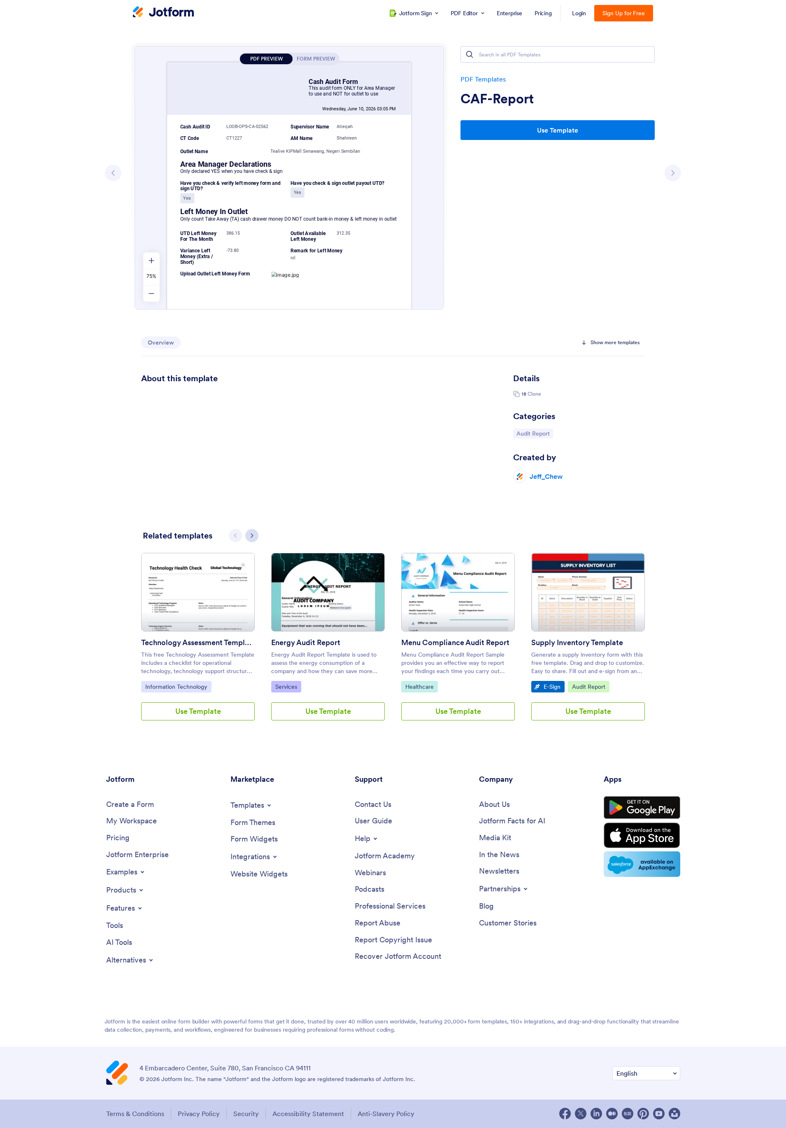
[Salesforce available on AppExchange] (642, 864)
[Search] (469, 54)
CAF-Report (497, 99)
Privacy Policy (199, 1113)
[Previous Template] (113, 173)
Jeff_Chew (546, 476)
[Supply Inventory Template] (588, 592)
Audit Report (534, 433)
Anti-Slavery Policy (386, 1113)
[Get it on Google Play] (642, 807)
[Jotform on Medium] (612, 1113)
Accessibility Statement (308, 1113)
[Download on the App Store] (642, 835)
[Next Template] (673, 173)
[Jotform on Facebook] (565, 1113)
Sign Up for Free (623, 13)
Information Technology (176, 686)
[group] (198, 643)
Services (288, 686)
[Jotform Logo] (163, 13)
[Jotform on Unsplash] (674, 1113)
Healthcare (421, 686)
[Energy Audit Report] (328, 592)
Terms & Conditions (135, 1113)
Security (246, 1113)
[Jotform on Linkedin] (596, 1113)
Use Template (557, 130)
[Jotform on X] (580, 1113)
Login (579, 13)
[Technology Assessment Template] (198, 592)
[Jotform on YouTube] (659, 1113)
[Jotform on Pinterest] (643, 1113)
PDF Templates (483, 79)
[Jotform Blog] (627, 1113)
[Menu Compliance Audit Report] (458, 592)
